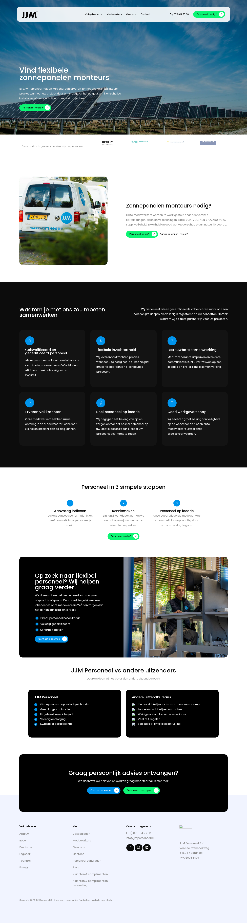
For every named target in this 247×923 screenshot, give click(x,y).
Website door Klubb (102, 900)
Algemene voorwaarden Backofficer (72, 900)
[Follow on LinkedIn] (147, 847)
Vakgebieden (92, 14)
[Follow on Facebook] (130, 847)
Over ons (131, 14)
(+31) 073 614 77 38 (138, 833)
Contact (145, 14)
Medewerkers (114, 14)
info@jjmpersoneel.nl (140, 838)
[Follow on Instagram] (138, 847)
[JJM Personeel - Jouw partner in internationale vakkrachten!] (41, 14)
